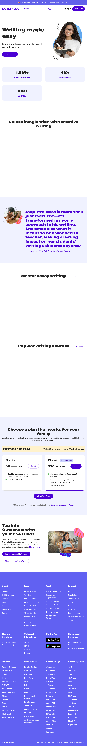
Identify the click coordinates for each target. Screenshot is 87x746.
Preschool (72, 714)
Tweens (49, 728)
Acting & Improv (8, 692)
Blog (4, 602)
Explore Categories (31, 602)
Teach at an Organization (51, 596)
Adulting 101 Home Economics (31, 721)
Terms (62, 3)
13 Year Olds (50, 703)
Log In (68, 9)
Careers (5, 599)
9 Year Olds (50, 689)
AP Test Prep (7, 689)
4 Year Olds (50, 671)
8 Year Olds (50, 685)
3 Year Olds (50, 667)
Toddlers (49, 725)
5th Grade (72, 681)
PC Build (27, 713)
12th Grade (72, 707)
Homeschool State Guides (75, 643)
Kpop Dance (29, 692)
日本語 (26, 646)
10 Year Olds (51, 692)
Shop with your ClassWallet (15, 561)
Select (33, 466)
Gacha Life (28, 674)
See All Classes (30, 599)
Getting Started (52, 612)
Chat (26, 681)
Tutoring (27, 595)
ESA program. (34, 547)
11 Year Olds (50, 696)
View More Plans (43, 496)
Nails (26, 685)
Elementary (72, 717)
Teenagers (50, 732)
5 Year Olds (50, 674)
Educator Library (52, 601)
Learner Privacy (74, 613)
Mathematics (7, 671)
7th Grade (72, 689)
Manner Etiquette (31, 709)
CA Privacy (72, 609)
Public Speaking (8, 717)
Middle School (73, 721)
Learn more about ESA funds (16, 554)
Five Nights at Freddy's (29, 697)
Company (5, 591)
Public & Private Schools (30, 618)
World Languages (9, 681)
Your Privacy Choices (76, 617)
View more (78, 277)
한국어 (26, 642)
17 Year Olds (50, 717)
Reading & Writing (9, 667)
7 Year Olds (50, 681)
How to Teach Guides (76, 648)
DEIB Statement (8, 595)
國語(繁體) (28, 649)
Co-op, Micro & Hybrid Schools (30, 624)
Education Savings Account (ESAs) (9, 643)
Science (5, 674)
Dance (4, 703)
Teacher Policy (73, 599)
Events (4, 613)
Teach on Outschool (53, 591)
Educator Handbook (53, 605)
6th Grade (72, 685)
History (5, 678)
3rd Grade (72, 674)
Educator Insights (53, 608)
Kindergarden (73, 710)
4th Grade (72, 678)
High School (72, 725)
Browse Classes (30, 591)
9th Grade (72, 696)
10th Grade (72, 699)
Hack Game (28, 678)
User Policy (72, 595)
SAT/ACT (5, 685)
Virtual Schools (30, 613)
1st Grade (71, 667)
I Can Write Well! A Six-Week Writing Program (52, 251)
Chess (4, 696)
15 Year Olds (51, 710)
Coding (5, 699)
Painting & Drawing (9, 710)
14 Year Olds (51, 707)
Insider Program (8, 609)
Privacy (71, 606)
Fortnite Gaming (30, 667)
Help (70, 591)
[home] (10, 8)
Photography (7, 714)
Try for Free (78, 9)
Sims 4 (26, 689)
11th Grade (72, 703)
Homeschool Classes (32, 606)
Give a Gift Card (30, 609)
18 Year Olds (51, 721)
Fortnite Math (29, 702)
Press (4, 606)
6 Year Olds (50, 678)
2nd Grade (72, 671)
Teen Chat (28, 706)
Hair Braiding (29, 716)
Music (4, 707)
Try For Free (10, 54)
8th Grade (72, 692)
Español (27, 653)
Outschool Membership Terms (62, 505)
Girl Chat (27, 671)
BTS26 (47, 3)
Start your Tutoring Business (53, 617)
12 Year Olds (50, 699)
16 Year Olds (51, 714)
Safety (70, 602)
